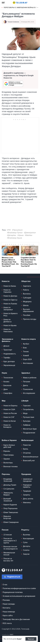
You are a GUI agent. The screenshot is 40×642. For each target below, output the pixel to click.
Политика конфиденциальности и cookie (19, 588)
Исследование (29, 393)
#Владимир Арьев (14, 238)
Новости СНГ (9, 417)
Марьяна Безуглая (7, 517)
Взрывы (6, 451)
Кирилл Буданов (10, 505)
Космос (6, 382)
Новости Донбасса (7, 321)
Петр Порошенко (10, 508)
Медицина (27, 301)
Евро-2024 (27, 359)
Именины (27, 502)
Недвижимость (9, 354)
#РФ (9, 230)
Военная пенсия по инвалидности (10, 548)
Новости (5, 281)
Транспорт (7, 350)
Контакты (6, 608)
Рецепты (25, 530)
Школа (25, 305)
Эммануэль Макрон (8, 494)
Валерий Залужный (7, 500)
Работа (26, 290)
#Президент (17, 230)
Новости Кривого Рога (10, 314)
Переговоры (8, 455)
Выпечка (26, 535)
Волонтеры (8, 463)
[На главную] (20, 3)
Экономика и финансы (7, 340)
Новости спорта (28, 339)
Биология (7, 385)
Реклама (6, 600)
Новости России (10, 413)
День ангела (28, 499)
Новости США (9, 409)
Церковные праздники (27, 480)
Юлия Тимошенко (10, 512)
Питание (26, 382)
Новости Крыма (9, 325)
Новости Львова (10, 304)
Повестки (27, 445)
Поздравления (29, 433)
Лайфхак (26, 425)
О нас (5, 585)
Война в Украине (9, 440)
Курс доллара (9, 361)
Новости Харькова (7, 291)
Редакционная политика (13, 592)
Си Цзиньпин (8, 489)
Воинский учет (29, 461)
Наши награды (9, 604)
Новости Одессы (10, 300)
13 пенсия (7, 535)
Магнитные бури (30, 429)
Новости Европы (10, 406)
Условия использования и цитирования (19, 596)
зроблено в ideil (8, 634)
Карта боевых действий (9, 446)
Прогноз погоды (29, 319)
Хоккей (26, 355)
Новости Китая (9, 421)
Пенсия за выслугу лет (8, 560)
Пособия (26, 315)
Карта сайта (8, 615)
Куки (19, 639)
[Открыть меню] (3, 3)
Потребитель (28, 409)
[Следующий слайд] (38, 7)
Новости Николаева (8, 330)
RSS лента (7, 623)
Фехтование (28, 363)
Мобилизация (27, 440)
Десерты (26, 546)
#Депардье (11, 235)
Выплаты (27, 294)
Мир (3, 401)
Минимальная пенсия (9, 554)
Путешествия (28, 417)
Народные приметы (27, 486)
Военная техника (10, 466)
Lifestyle (24, 401)
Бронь (25, 449)
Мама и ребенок (29, 378)
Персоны (6, 474)
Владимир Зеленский (7, 480)
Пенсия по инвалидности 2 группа (10, 541)
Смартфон (7, 393)
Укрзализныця (9, 365)
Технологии (8, 378)
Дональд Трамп (9, 485)
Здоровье (25, 373)
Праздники (26, 474)
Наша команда (9, 612)
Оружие (6, 459)
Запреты (26, 495)
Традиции (27, 491)
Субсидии (27, 298)
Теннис (26, 351)
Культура (26, 421)
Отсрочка (27, 453)
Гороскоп (27, 406)
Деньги (6, 346)
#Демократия (30, 233)
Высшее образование (28, 310)
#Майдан (28, 235)
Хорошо (31, 639)
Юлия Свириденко (11, 522)
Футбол (26, 344)
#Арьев (20, 235)
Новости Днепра (10, 296)
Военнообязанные (30, 457)
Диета (25, 385)
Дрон (5, 389)
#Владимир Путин (15, 233)
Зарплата (27, 286)
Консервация (28, 538)
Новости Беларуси (7, 426)
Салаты (26, 550)
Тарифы (6, 358)
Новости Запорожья (8, 309)
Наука (4, 373)
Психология (28, 389)
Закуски (26, 554)
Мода (25, 413)
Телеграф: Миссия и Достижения (16, 619)
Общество (25, 281)
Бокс (25, 348)
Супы (25, 542)
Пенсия (5, 530)
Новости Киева (9, 286)
